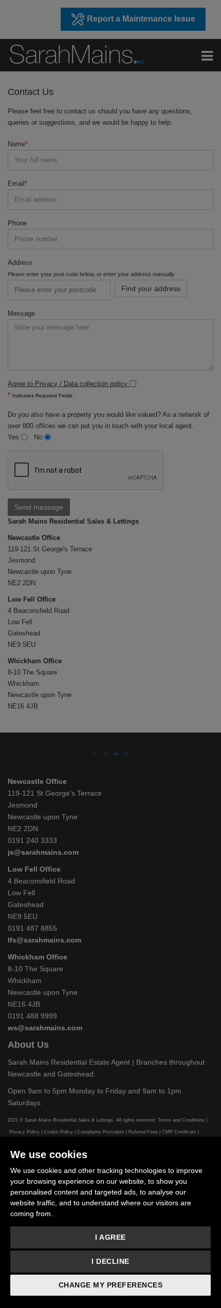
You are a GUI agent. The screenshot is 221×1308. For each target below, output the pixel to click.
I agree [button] (110, 1237)
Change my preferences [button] (111, 1285)
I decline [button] (110, 1261)
